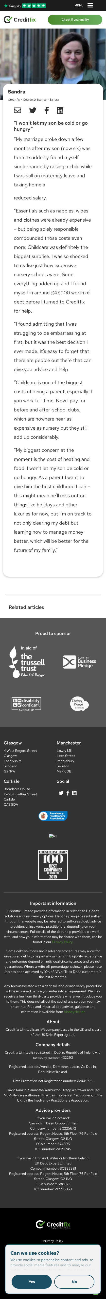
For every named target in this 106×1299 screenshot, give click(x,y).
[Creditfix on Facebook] (68, 793)
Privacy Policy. (62, 942)
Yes (32, 1281)
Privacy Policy (53, 1241)
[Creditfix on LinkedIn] (74, 793)
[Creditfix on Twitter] (61, 793)
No (74, 1281)
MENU (79, 5)
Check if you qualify (75, 20)
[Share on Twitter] (32, 110)
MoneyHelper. (75, 1012)
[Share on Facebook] (46, 110)
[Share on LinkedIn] (17, 110)
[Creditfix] (20, 19)
